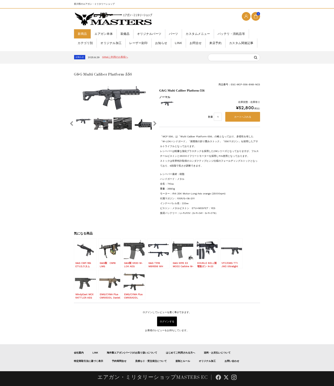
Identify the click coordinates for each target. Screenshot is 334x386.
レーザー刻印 (138, 43)
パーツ (173, 34)
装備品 (125, 34)
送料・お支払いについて (217, 352)
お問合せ (196, 43)
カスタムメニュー (198, 34)
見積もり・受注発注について (151, 361)
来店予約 (215, 43)
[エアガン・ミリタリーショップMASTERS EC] (114, 19)
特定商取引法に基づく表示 (88, 361)
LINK (178, 43)
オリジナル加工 (111, 43)
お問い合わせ (232, 361)
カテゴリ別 (85, 43)
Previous (71, 123)
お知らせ (161, 43)
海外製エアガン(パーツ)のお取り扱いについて (132, 352)
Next (154, 123)
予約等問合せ (119, 361)
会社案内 (79, 352)
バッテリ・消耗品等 (231, 34)
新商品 (82, 34)
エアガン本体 (103, 34)
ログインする (167, 321)
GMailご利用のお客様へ (115, 57)
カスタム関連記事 (241, 43)
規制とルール (183, 361)
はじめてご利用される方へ (180, 352)
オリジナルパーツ (149, 34)
